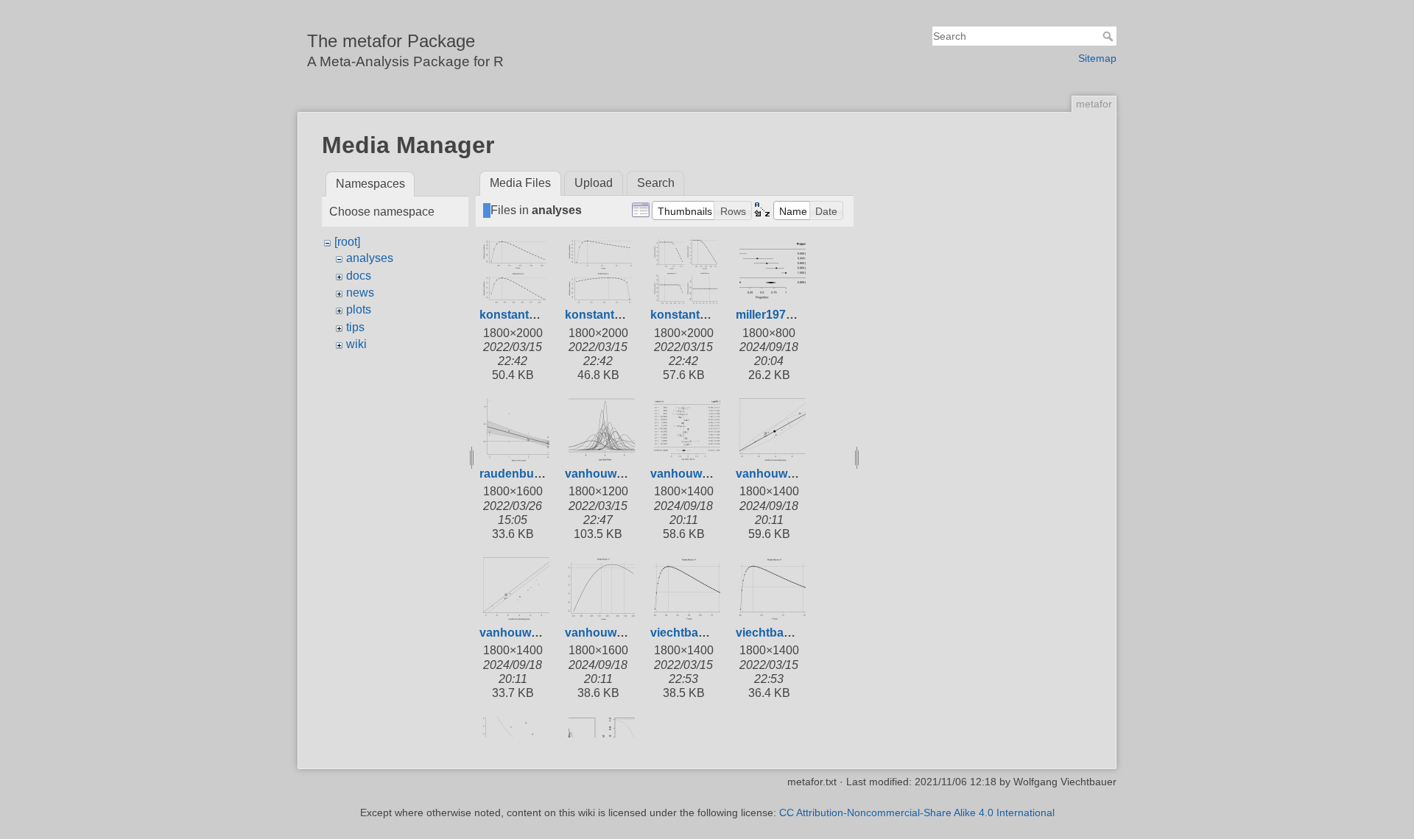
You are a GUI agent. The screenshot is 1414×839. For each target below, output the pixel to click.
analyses (369, 258)
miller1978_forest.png (796, 314)
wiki (356, 344)
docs (358, 275)
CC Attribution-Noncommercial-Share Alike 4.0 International (917, 812)
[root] (347, 242)
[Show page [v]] (1131, 146)
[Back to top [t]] (1131, 174)
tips (355, 327)
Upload (593, 183)
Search (1109, 36)
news (360, 292)
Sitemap (1097, 58)
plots (358, 309)
